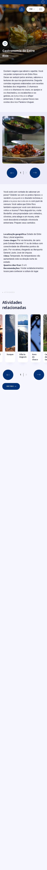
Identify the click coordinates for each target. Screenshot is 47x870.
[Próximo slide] (35, 173)
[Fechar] (42, 2)
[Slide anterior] (12, 173)
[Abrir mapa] (22, 9)
